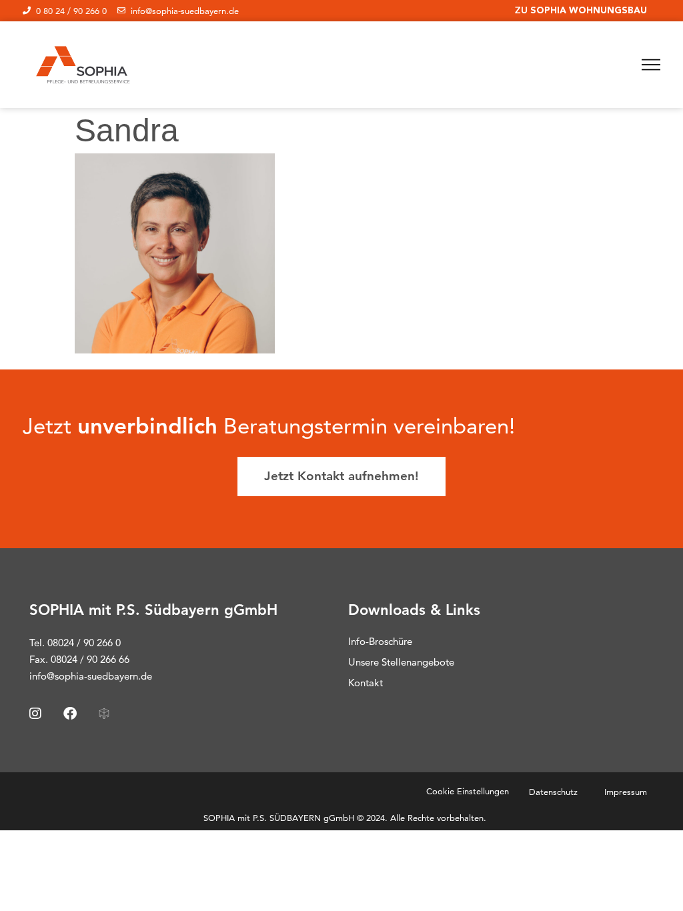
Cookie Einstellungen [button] (467, 791)
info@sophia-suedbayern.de (90, 676)
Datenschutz (553, 791)
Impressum (625, 791)
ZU (581, 10)
